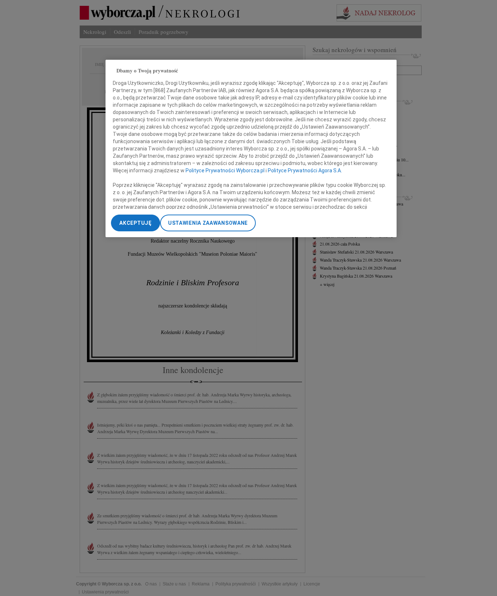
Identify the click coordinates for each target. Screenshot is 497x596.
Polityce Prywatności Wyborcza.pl (225, 170)
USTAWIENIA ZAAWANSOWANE (208, 223)
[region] (251, 148)
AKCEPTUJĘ (135, 223)
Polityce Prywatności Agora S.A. (305, 170)
